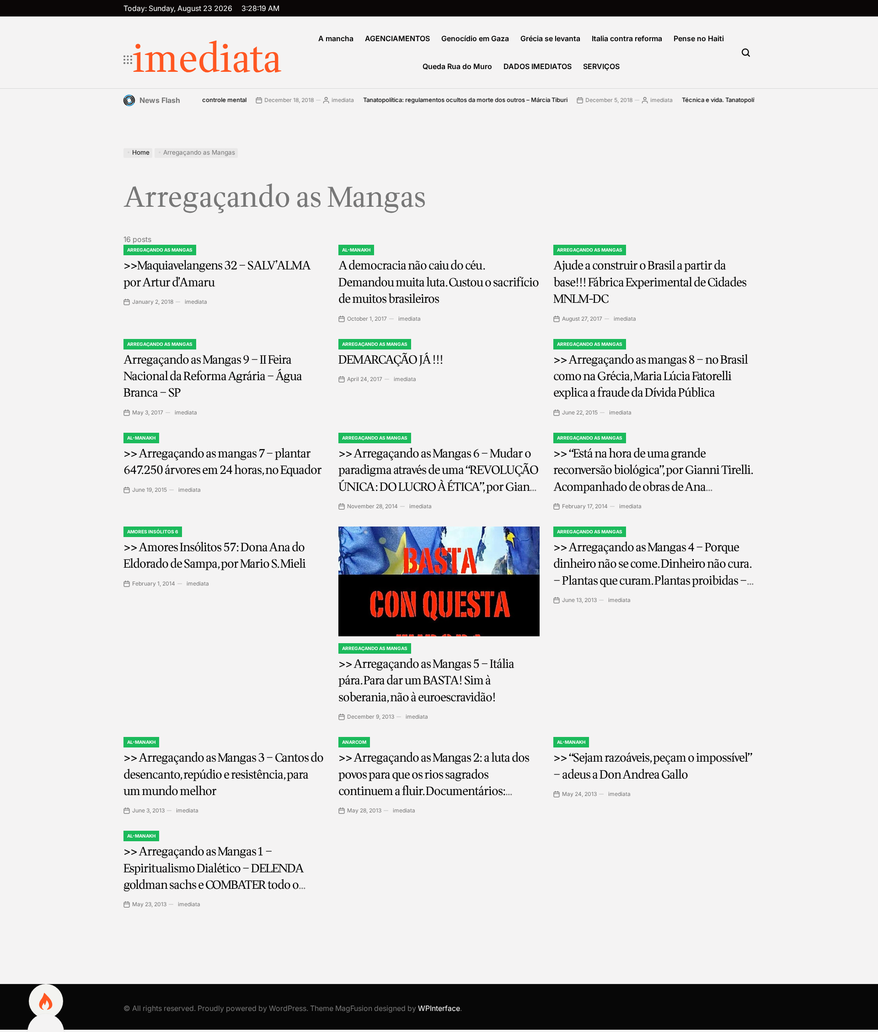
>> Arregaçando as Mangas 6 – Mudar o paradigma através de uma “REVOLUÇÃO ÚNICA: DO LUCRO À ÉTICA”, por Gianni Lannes (439, 478)
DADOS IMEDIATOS (537, 66)
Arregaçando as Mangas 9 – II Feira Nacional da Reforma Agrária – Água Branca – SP (212, 376)
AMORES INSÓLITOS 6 (152, 531)
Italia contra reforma (627, 38)
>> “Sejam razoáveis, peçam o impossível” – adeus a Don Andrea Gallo (652, 766)
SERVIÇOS (601, 66)
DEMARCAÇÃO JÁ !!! (390, 360)
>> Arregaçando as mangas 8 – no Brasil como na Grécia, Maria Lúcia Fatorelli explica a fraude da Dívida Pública (650, 376)
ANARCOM (354, 742)
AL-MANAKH (356, 250)
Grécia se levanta (550, 38)
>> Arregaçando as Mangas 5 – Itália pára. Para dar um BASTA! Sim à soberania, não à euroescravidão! (426, 680)
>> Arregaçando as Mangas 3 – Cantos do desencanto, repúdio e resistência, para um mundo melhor (223, 774)
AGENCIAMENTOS (397, 38)
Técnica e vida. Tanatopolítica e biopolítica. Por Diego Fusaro (736, 99)
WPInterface (439, 1008)
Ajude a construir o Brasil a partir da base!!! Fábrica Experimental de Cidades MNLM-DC (649, 282)
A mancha (335, 38)
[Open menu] (128, 59)
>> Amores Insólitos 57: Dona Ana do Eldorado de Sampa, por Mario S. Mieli (214, 555)
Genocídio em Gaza (475, 38)
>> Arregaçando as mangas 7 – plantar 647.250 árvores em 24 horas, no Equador (222, 462)
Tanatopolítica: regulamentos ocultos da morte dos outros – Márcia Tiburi (435, 99)
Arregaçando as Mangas (160, 250)
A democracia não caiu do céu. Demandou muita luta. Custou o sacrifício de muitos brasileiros (438, 282)
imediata (207, 60)
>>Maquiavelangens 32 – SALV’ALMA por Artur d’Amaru (217, 274)
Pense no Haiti (699, 38)
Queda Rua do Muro (457, 66)
